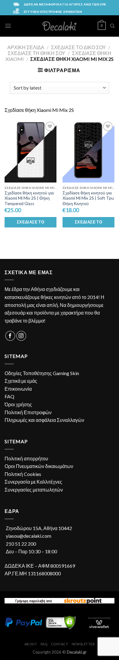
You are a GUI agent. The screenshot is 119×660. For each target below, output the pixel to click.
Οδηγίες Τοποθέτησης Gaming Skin (42, 373)
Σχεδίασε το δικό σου (78, 47)
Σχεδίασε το (30, 221)
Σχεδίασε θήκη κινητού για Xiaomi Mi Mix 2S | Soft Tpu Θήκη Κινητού (88, 198)
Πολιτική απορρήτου (26, 458)
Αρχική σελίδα (25, 47)
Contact (59, 644)
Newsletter (83, 644)
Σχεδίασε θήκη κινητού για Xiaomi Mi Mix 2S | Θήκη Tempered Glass (29, 198)
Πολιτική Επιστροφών (28, 412)
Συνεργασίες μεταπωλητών (34, 489)
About (30, 644)
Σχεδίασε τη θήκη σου (36, 53)
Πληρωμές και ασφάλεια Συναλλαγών (44, 420)
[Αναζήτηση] (112, 25)
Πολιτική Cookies (23, 474)
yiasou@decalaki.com (28, 536)
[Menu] (8, 26)
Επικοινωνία (18, 389)
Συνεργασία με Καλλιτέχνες (33, 482)
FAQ (9, 396)
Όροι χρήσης (18, 404)
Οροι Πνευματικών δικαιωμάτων (39, 466)
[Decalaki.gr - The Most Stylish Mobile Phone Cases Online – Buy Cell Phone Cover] (59, 26)
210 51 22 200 (21, 544)
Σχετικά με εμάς (21, 381)
